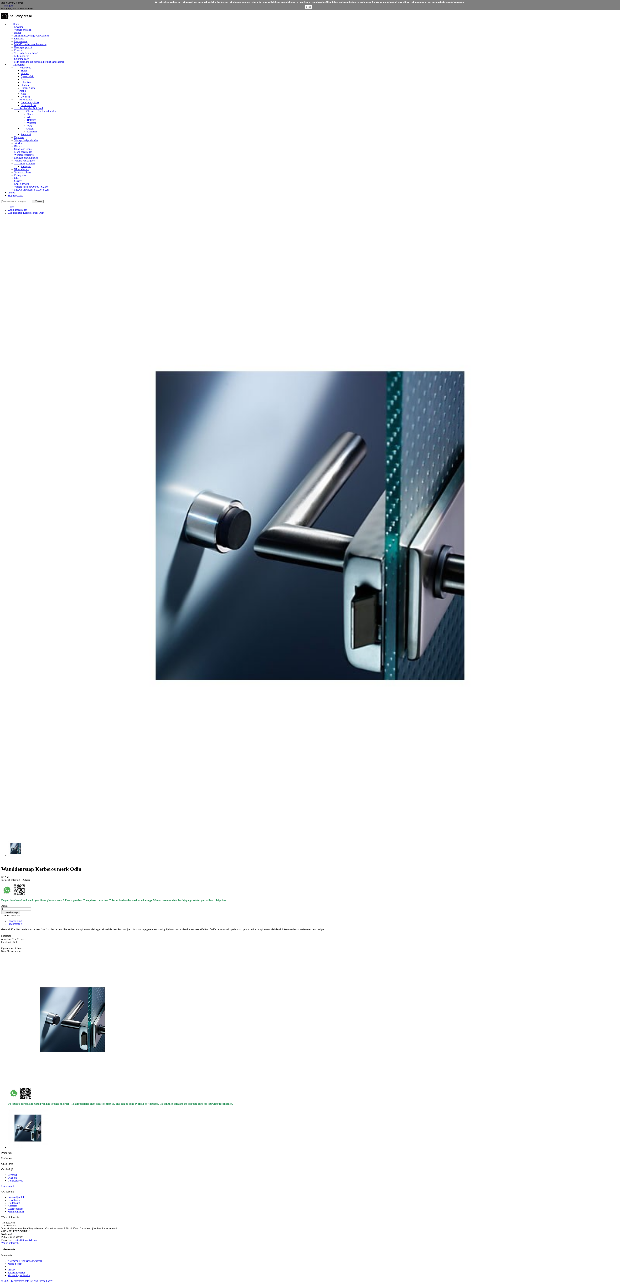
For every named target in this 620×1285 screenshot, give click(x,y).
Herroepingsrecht (23, 47)
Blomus (18, 146)
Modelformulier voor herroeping (30, 44)
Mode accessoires (23, 151)
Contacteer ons (15, 1180)
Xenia (30, 114)
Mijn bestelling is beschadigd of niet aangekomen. (39, 61)
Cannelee (32, 131)
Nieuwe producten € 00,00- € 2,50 (31, 189)
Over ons (19, 38)
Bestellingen (14, 1200)
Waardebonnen (15, 1208)
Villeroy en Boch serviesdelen (38, 111)
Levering (18, 27)
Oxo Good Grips (22, 149)
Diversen (25, 96)
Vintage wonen (24, 163)
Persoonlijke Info (16, 1197)
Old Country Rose (30, 102)
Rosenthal (26, 134)
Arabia (20, 90)
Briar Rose (26, 82)
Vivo (29, 125)
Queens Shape (28, 88)
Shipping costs (21, 58)
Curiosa (18, 181)
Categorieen (16, 64)
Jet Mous (18, 143)
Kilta (23, 93)
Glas (16, 178)
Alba (29, 117)
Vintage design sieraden (26, 140)
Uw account (7, 1186)
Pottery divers (21, 175)
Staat (4, 951)
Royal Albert (23, 99)
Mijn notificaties (16, 1211)
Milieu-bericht (21, 56)
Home (13, 24)
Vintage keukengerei (24, 160)
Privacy (18, 50)
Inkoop (17, 32)
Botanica (31, 120)
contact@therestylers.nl (25, 1240)
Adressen (12, 1205)
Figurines (19, 137)
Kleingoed (26, 166)
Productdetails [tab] (15, 923)
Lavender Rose (28, 105)
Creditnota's (14, 1203)
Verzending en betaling (26, 53)
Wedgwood (22, 67)
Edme (24, 70)
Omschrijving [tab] (15, 921)
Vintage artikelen (22, 29)
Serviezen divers (22, 172)
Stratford (25, 85)
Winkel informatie (10, 1243)
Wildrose (31, 122)
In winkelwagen (11, 912)
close (308, 6)
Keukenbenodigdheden (26, 157)
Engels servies (21, 183)
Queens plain (27, 76)
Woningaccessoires (24, 154)
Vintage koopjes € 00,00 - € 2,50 (31, 186)
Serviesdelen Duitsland (28, 108)
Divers (24, 79)
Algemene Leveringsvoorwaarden (31, 35)
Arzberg (27, 128)
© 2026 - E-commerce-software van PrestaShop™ (27, 1281)
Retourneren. (20, 41)
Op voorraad (7, 948)
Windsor (25, 73)
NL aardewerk (21, 169)
